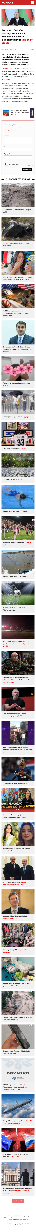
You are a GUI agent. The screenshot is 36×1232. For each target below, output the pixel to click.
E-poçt (6, 154)
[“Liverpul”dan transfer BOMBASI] (18, 769)
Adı (5, 146)
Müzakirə (7, 135)
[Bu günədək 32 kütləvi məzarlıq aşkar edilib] (18, 195)
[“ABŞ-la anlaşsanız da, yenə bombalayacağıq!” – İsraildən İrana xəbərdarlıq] (18, 296)
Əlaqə (27, 1223)
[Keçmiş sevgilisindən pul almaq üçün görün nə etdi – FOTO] (18, 969)
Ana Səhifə (10, 1223)
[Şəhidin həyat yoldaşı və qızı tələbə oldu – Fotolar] (18, 834)
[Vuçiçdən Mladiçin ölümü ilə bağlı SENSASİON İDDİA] (18, 901)
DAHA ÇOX (18, 1201)
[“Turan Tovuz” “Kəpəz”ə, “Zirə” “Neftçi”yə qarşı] (18, 593)
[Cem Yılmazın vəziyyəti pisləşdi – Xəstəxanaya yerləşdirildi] (18, 699)
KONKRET (15, 1216)
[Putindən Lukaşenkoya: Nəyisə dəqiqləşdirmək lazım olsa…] (18, 868)
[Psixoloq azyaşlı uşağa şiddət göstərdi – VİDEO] (18, 368)
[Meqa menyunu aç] (32, 2)
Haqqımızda (19, 1223)
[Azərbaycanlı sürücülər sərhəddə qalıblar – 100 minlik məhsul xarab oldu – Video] (18, 733)
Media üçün (18, 1225)
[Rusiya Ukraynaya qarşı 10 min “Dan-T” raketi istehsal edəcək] (18, 1106)
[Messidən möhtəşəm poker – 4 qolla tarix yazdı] (18, 528)
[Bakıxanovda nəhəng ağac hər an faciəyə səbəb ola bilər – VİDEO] (18, 800)
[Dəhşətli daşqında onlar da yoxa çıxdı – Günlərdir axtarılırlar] (18, 1003)
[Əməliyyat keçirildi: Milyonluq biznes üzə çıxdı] (18, 935)
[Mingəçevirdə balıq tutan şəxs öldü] (18, 562)
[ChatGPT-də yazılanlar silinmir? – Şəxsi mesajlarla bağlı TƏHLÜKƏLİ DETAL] (18, 263)
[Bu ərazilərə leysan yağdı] (18, 465)
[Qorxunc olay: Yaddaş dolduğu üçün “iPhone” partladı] (18, 1036)
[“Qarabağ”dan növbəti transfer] (18, 434)
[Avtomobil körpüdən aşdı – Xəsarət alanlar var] (18, 229)
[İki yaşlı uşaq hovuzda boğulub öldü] (18, 497)
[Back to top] (30, 1226)
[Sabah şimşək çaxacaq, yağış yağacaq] (18, 402)
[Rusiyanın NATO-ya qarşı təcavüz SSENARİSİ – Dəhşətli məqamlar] (18, 1140)
